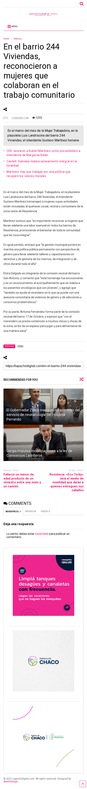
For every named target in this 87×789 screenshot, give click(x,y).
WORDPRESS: (13, 511)
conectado (42, 533)
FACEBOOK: (31, 511)
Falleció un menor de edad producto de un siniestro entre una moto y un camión (22, 480)
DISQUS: (45, 511)
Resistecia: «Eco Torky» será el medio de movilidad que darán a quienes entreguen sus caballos (66, 482)
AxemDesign (10, 781)
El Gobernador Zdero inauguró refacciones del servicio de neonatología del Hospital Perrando (43, 415)
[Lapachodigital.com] (43, 15)
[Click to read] (43, 443)
